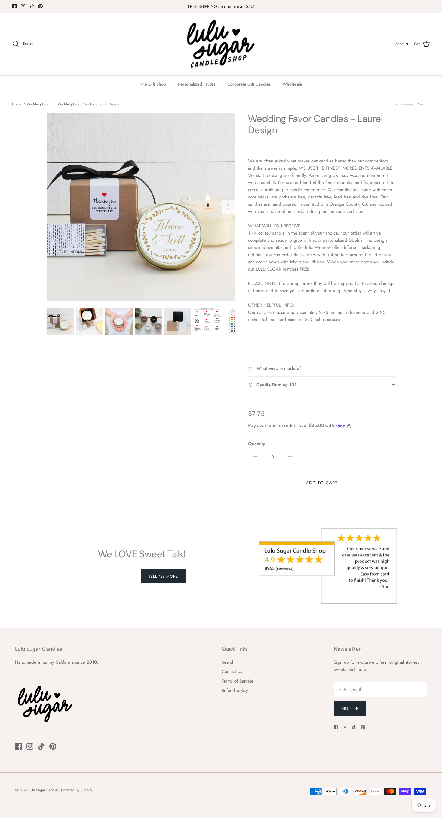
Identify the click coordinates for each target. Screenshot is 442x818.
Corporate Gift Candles (249, 84)
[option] (141, 207)
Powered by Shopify (76, 790)
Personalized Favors (196, 84)
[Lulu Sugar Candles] (221, 44)
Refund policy (235, 690)
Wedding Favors (39, 104)
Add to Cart (322, 483)
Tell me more (163, 576)
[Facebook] (14, 6)
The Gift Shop (153, 84)
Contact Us (232, 671)
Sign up (350, 708)
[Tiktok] (31, 6)
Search (228, 662)
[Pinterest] (40, 6)
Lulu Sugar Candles (44, 790)
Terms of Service (237, 681)
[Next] (228, 207)
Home (16, 104)
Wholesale (292, 84)
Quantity (256, 444)
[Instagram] (23, 6)
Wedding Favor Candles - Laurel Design (88, 104)
